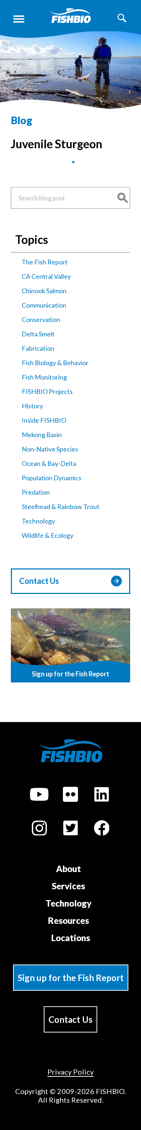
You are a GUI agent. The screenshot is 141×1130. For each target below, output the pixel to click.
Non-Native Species (50, 449)
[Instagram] (39, 829)
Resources (68, 920)
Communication (44, 305)
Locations (70, 937)
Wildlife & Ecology (47, 535)
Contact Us (39, 581)
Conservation (41, 319)
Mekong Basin (42, 435)
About (68, 868)
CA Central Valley (46, 276)
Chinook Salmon (44, 291)
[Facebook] (101, 829)
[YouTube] (39, 795)
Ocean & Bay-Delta (49, 463)
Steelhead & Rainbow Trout (60, 506)
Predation (36, 492)
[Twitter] (70, 829)
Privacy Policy (70, 1071)
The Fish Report (45, 262)
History (32, 406)
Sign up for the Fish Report (71, 977)
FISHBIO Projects (47, 391)
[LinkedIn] (101, 795)
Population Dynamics (51, 478)
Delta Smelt (38, 334)
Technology (38, 521)
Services (68, 886)
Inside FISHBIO (44, 420)
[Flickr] (70, 795)
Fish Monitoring (44, 377)
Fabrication (38, 348)
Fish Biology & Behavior (55, 363)
